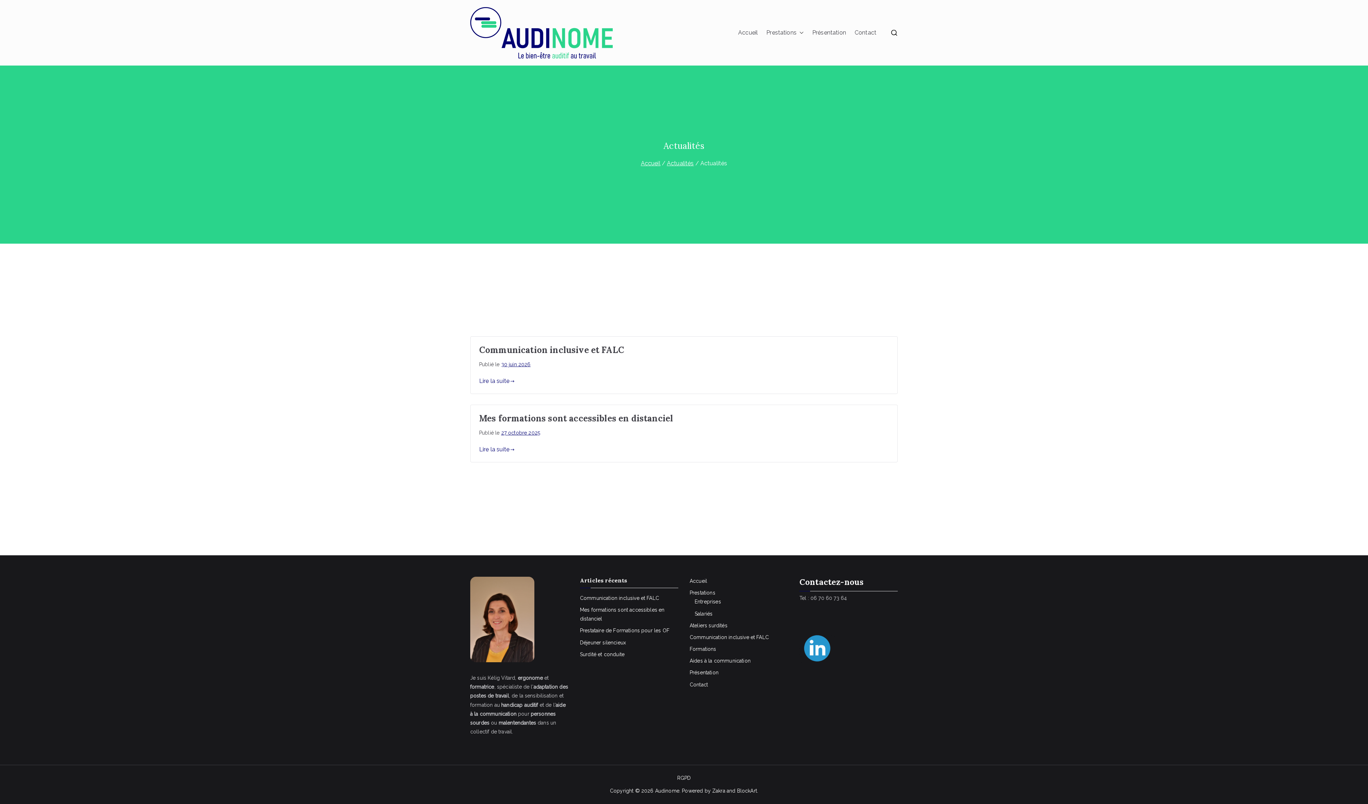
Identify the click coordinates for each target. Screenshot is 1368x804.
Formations (703, 649)
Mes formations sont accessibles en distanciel (576, 418)
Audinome (667, 791)
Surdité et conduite (602, 654)
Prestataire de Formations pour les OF (624, 630)
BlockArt (747, 791)
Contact (865, 32)
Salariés (703, 614)
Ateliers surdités (708, 625)
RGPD (684, 778)
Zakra (718, 791)
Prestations (781, 32)
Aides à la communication (720, 661)
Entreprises (708, 602)
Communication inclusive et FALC (551, 350)
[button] (800, 33)
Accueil (748, 32)
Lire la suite (494, 381)
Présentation (829, 32)
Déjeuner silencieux (603, 642)
